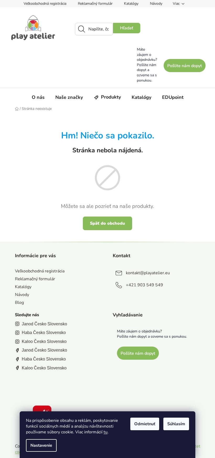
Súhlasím (176, 424)
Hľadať (126, 28)
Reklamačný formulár (95, 3)
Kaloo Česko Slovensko (44, 341)
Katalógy (131, 3)
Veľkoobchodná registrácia (45, 3)
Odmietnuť (144, 424)
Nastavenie (41, 445)
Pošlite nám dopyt (184, 66)
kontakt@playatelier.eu (148, 273)
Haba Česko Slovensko (44, 332)
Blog (19, 302)
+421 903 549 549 (144, 285)
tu (106, 432)
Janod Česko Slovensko (44, 324)
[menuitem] (38, 97)
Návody (156, 3)
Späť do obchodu (107, 223)
